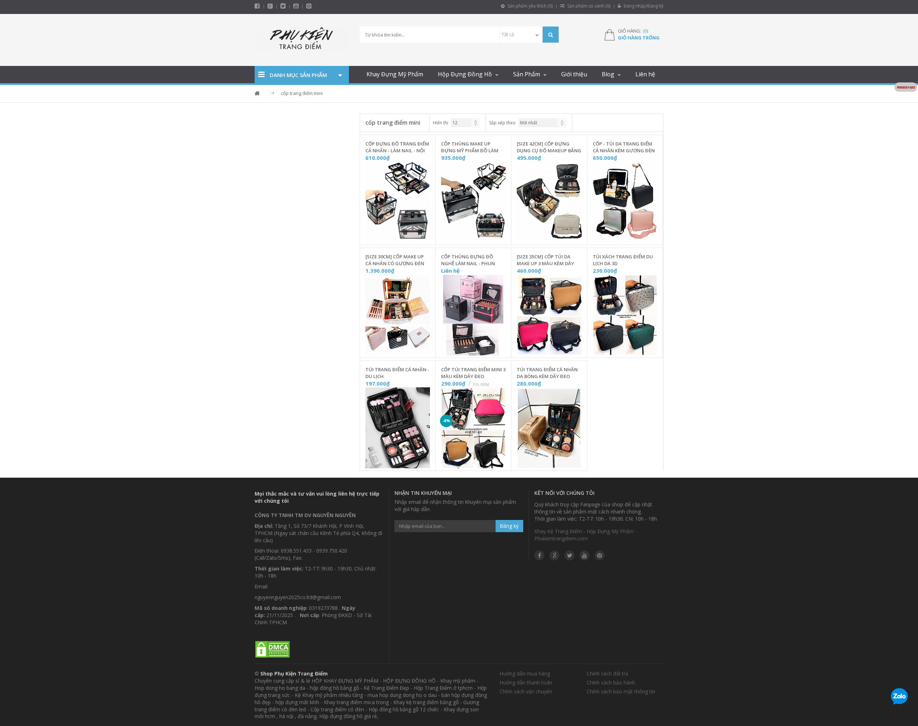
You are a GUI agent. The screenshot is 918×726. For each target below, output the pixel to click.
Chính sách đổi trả (607, 673)
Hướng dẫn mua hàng (525, 673)
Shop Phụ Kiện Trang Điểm (294, 673)
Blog (608, 74)
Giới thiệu (574, 74)
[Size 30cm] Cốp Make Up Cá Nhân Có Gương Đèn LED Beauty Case (394, 260)
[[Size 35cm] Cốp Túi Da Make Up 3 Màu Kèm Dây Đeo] (549, 315)
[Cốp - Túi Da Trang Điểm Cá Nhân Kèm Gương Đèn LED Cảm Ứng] (625, 202)
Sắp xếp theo (502, 123)
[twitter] (283, 6)
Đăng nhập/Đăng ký (643, 6)
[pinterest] (309, 6)
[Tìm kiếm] (551, 35)
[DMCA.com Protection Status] (272, 649)
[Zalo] (899, 697)
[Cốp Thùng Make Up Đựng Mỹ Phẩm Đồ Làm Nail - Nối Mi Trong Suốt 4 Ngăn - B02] (473, 202)
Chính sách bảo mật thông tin (621, 691)
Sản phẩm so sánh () (588, 6)
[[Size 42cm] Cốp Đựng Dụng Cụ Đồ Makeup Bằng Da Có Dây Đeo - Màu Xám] (549, 202)
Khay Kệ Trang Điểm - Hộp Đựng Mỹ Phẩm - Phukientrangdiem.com (585, 535)
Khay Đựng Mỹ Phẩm (394, 74)
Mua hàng (402, 237)
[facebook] (257, 6)
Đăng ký (509, 525)
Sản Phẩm (526, 74)
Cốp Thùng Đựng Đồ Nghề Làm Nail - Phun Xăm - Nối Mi (468, 260)
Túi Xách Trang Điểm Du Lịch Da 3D (623, 260)
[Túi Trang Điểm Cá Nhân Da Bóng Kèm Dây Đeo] (549, 428)
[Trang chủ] (302, 40)
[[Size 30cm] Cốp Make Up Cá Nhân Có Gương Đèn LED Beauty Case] (397, 315)
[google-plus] (270, 6)
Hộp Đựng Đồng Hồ (465, 74)
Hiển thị (440, 123)
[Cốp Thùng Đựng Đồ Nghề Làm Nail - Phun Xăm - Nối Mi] (473, 315)
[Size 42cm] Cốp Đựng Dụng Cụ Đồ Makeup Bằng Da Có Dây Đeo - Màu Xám (549, 147)
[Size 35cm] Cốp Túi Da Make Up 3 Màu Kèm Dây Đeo (545, 260)
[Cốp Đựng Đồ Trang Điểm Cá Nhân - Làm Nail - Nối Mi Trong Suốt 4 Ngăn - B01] (397, 202)
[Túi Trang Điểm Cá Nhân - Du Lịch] (397, 428)
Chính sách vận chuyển (526, 691)
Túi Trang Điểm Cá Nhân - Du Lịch (397, 372)
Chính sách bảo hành (611, 682)
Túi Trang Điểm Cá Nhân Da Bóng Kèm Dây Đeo (547, 372)
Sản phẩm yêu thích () (529, 6)
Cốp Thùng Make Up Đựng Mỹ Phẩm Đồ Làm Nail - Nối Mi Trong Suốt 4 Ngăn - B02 (472, 147)
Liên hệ (645, 74)
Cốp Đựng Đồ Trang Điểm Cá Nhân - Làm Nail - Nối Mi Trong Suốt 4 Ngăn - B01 (397, 147)
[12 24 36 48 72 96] (465, 122)
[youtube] (296, 6)
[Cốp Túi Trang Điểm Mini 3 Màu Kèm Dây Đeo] (473, 428)
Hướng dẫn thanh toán (526, 682)
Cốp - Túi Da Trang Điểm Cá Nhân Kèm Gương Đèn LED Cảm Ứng (624, 147)
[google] (554, 555)
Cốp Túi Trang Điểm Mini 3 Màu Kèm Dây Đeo (473, 372)
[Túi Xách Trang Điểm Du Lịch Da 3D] (625, 315)
